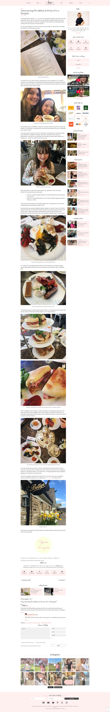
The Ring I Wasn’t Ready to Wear (83, 193)
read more (78, 33)
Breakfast (32, 560)
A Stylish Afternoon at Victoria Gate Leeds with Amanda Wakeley (83, 175)
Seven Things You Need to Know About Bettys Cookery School (36, 591)
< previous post (26, 579)
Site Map (46, 708)
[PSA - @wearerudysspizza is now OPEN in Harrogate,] (82, 664)
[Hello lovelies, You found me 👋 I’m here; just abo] (69, 678)
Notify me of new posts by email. (40, 642)
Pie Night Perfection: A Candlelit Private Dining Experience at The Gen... (82, 165)
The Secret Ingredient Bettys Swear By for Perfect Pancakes (82, 137)
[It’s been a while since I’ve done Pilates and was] (69, 664)
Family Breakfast (37, 560)
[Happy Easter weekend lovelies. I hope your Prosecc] (55, 678)
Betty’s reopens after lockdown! (58, 591)
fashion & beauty (80, 172)
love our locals (56, 588)
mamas (79, 231)
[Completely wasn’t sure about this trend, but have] (41, 678)
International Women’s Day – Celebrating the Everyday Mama (83, 202)
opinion (79, 199)
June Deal (42, 560)
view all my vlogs (78, 98)
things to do (79, 143)
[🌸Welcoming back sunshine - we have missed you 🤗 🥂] (55, 664)
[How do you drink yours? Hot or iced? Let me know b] (27, 664)
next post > (62, 579)
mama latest (32, 588)
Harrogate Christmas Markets (82, 145)
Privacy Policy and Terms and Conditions (54, 708)
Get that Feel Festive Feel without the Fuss (83, 153)
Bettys (36, 18)
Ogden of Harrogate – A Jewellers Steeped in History (82, 242)
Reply (22, 612)
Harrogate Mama (31, 614)
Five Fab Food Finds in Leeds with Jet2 (82, 224)
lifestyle (79, 134)
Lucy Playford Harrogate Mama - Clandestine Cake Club (38, 623)
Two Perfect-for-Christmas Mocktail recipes (83, 233)
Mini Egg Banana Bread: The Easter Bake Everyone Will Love (83, 184)
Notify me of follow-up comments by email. (28, 642)
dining (22, 8)
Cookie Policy (63, 708)
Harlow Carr (25, 560)
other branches (49, 478)
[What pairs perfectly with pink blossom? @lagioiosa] (41, 664)
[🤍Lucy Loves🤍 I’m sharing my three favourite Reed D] (27, 678)
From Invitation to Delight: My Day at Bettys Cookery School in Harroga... (83, 211)
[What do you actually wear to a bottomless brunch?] (82, 678)
